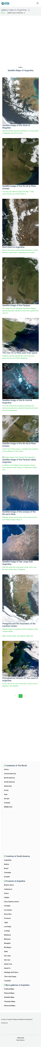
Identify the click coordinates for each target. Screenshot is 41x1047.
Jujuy (6, 922)
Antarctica (8, 786)
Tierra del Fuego (10, 976)
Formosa (7, 918)
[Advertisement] (20, 38)
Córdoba (7, 906)
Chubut (6, 897)
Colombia (7, 872)
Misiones (7, 939)
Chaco (6, 893)
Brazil (6, 868)
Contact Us (4, 1023)
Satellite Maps (9, 997)
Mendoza (7, 935)
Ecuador (7, 877)
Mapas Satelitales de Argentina (22, 1019)
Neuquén (7, 943)
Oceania (7, 803)
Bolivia (6, 864)
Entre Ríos (8, 914)
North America (9, 778)
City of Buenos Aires (11, 902)
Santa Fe (7, 968)
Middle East (8, 807)
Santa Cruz (8, 964)
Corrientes (8, 910)
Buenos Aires (9, 885)
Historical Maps (9, 1006)
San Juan (7, 956)
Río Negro (7, 947)
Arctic (6, 790)
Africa (6, 769)
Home (3, 13)
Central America (10, 774)
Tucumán (7, 981)
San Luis (7, 960)
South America (9, 782)
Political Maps (9, 989)
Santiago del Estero (11, 972)
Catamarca (8, 889)
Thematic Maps (9, 1001)
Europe (6, 798)
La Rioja (7, 931)
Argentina (7, 860)
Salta (6, 951)
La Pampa (7, 926)
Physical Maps (9, 993)
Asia (5, 794)
